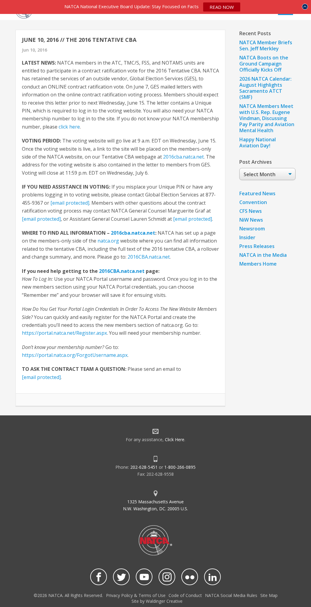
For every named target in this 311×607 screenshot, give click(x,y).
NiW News (251, 219)
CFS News (250, 211)
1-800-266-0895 (180, 467)
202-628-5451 (144, 467)
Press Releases (257, 246)
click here (69, 126)
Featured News (257, 193)
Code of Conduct (185, 595)
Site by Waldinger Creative (157, 601)
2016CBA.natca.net (149, 256)
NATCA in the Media (263, 255)
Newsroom (252, 228)
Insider (247, 237)
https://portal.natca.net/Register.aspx (64, 333)
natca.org (108, 240)
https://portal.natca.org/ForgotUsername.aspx (75, 355)
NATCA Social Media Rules (231, 595)
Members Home (258, 263)
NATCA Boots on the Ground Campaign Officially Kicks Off (263, 63)
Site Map (269, 595)
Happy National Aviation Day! (257, 142)
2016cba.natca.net (183, 156)
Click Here (174, 439)
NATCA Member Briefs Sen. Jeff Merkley (265, 45)
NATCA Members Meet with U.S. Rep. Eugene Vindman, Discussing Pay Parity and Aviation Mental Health (266, 118)
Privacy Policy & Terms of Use (136, 595)
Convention (253, 202)
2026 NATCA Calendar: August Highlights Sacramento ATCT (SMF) (265, 87)
